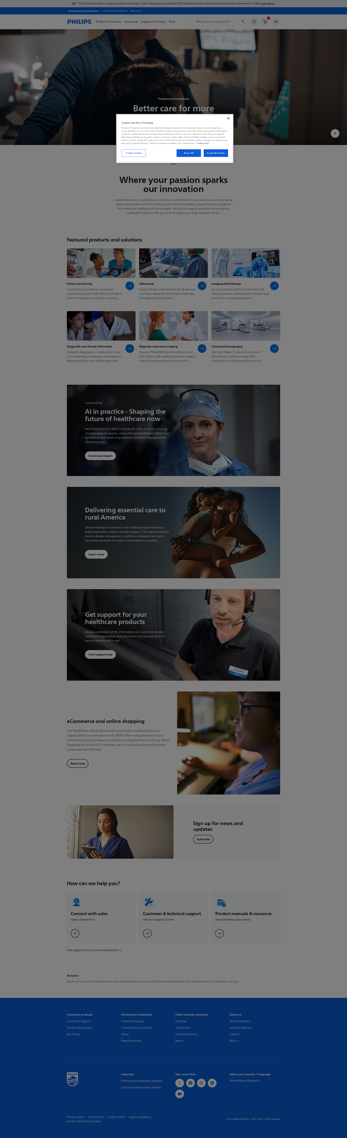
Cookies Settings (134, 153)
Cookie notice (203, 143)
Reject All (189, 153)
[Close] (228, 118)
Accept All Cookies (216, 153)
